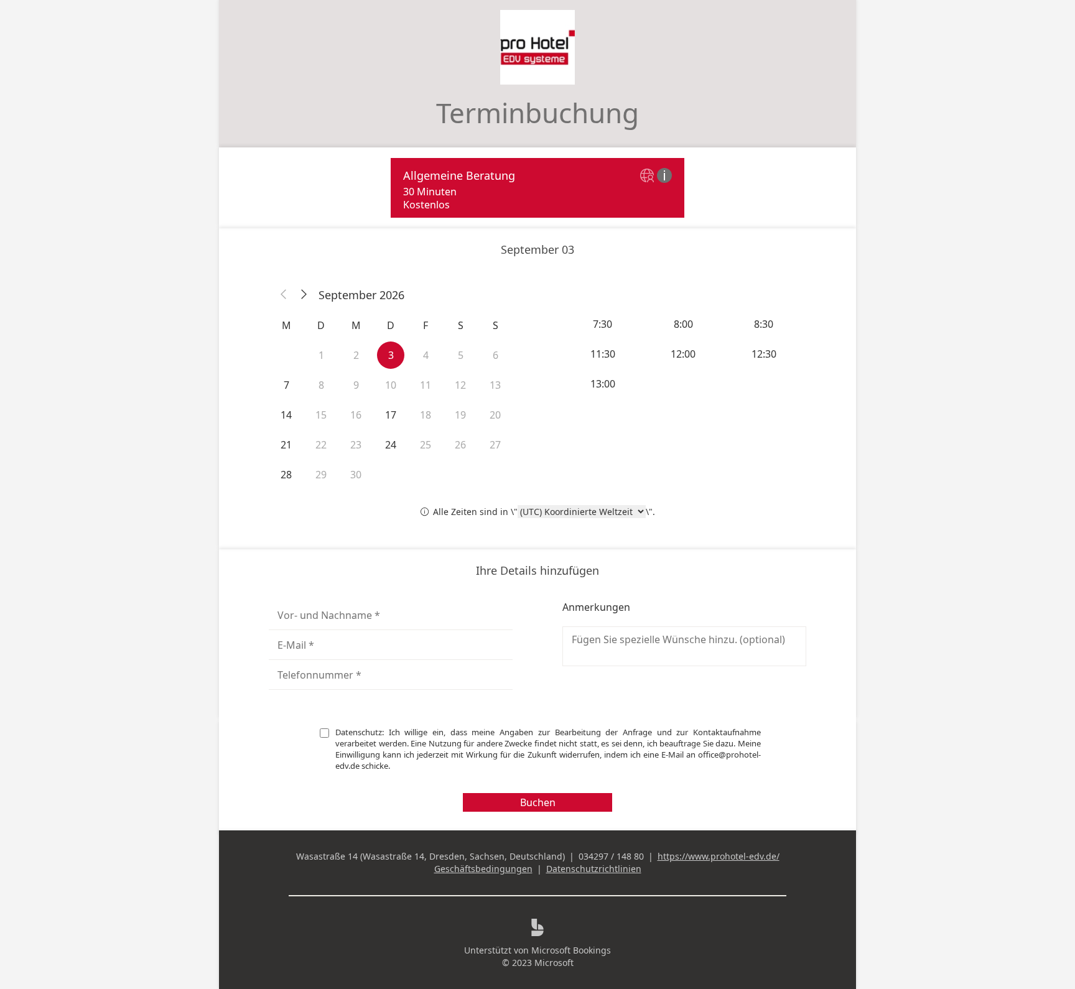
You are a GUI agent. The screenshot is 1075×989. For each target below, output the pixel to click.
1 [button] (321, 355)
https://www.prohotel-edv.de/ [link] (718, 856)
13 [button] (495, 385)
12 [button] (460, 385)
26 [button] (460, 445)
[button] (284, 294)
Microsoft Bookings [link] (571, 950)
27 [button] (495, 445)
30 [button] (355, 474)
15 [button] (321, 415)
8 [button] (321, 385)
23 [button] (355, 445)
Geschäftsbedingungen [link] (483, 869)
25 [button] (425, 445)
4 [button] (426, 355)
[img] (648, 176)
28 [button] (286, 474)
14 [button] (286, 415)
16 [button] (355, 415)
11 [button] (425, 385)
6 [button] (495, 355)
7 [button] (286, 385)
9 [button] (356, 385)
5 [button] (460, 355)
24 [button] (390, 445)
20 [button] (495, 415)
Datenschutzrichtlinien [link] (593, 869)
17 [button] (390, 415)
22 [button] (321, 445)
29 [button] (321, 474)
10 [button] (390, 385)
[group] (684, 354)
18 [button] (425, 415)
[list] (537, 188)
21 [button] (286, 445)
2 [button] (356, 355)
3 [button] (391, 355)
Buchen (538, 802)
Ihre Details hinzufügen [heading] (537, 570)
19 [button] (460, 415)
